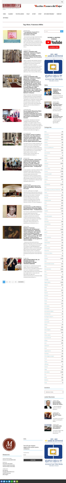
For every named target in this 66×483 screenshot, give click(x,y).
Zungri (45, 382)
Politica (45, 277)
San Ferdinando (47, 313)
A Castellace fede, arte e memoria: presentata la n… (57, 427)
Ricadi (45, 287)
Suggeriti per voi (47, 350)
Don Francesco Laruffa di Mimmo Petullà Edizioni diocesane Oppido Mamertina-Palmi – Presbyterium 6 (33, 208)
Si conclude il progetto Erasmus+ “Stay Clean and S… (57, 104)
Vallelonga (46, 364)
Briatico (45, 155)
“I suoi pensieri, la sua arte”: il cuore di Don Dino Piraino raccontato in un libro (31, 33)
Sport (40, 13)
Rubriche (59, 13)
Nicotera (46, 258)
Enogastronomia (47, 200)
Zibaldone (46, 380)
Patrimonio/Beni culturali (49, 263)
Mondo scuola (47, 247)
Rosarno (46, 298)
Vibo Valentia (46, 372)
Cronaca (46, 176)
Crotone (46, 179)
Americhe (46, 144)
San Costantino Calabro (48, 311)
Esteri (33, 13)
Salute (45, 303)
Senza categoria (47, 329)
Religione (46, 284)
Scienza (45, 324)
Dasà (45, 187)
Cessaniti (46, 166)
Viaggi (45, 369)
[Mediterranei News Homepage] (9, 444)
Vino (45, 374)
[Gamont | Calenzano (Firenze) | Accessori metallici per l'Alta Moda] (53, 67)
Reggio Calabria (47, 282)
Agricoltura (46, 134)
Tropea (45, 361)
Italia (27, 13)
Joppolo (45, 232)
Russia (45, 300)
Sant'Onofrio (46, 321)
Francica (46, 218)
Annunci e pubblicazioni (48, 147)
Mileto (45, 245)
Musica (45, 255)
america (45, 142)
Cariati (45, 160)
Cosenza (46, 171)
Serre (45, 332)
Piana (45, 266)
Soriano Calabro (47, 335)
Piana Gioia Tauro (47, 269)
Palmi (45, 261)
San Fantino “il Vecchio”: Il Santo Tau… (57, 415)
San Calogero (46, 306)
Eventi (45, 208)
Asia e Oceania (47, 152)
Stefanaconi (46, 345)
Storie (45, 348)
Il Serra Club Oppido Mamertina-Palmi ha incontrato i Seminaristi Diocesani (32, 187)
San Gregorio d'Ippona (48, 316)
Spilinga (45, 340)
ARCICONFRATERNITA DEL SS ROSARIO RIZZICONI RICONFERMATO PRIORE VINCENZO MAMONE (31, 261)
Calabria (10, 13)
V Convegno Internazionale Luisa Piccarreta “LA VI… (58, 116)
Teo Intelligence (20, 13)
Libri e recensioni (47, 237)
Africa (45, 131)
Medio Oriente (47, 242)
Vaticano (46, 366)
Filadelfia (46, 210)
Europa (45, 205)
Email (25, 454)
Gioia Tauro (46, 221)
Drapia (45, 192)
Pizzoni (45, 274)
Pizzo (45, 271)
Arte (45, 150)
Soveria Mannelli (47, 337)
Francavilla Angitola (48, 216)
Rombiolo (46, 295)
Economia (46, 195)
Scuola (45, 327)
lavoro (45, 234)
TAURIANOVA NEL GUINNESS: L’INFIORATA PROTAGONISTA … (57, 91)
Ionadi (45, 226)
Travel (45, 358)
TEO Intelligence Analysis (49, 356)
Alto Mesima (46, 137)
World (45, 377)
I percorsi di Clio (47, 224)
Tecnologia (46, 353)
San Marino (46, 319)
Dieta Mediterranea (49, 13)
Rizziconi (46, 292)
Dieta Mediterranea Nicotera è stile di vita (52, 189)
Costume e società (47, 174)
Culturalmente (47, 184)
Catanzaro (46, 163)
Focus (45, 213)
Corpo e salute (47, 168)
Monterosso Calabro (48, 253)
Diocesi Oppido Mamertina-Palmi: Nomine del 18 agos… (58, 403)
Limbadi (46, 240)
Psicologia (46, 279)
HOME (4, 13)
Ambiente (46, 139)
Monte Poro (46, 250)
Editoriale (5, 17)
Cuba (45, 181)
